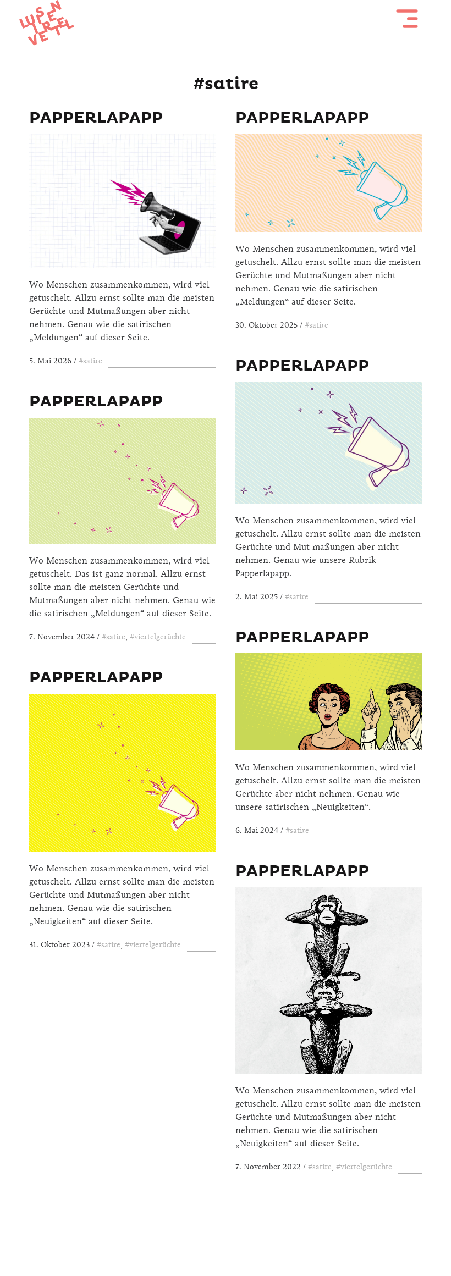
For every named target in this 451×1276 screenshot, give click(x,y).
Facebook (196, 1227)
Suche (255, 1227)
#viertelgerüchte (158, 637)
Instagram (225, 1227)
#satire (90, 361)
